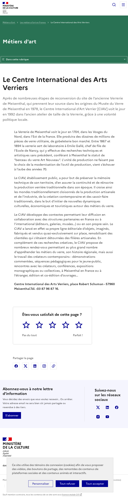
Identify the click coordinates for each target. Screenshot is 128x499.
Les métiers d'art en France (33, 22)
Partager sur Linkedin (35, 366)
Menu (123, 4)
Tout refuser (67, 484)
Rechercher (114, 4)
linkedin (107, 407)
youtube (107, 416)
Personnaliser (40, 484)
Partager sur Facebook (16, 366)
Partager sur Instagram (44, 366)
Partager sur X (25, 366)
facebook (116, 407)
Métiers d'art (9, 22)
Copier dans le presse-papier (53, 366)
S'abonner (11, 415)
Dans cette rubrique (17, 59)
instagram (98, 416)
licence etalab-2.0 (70, 494)
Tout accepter (95, 484)
